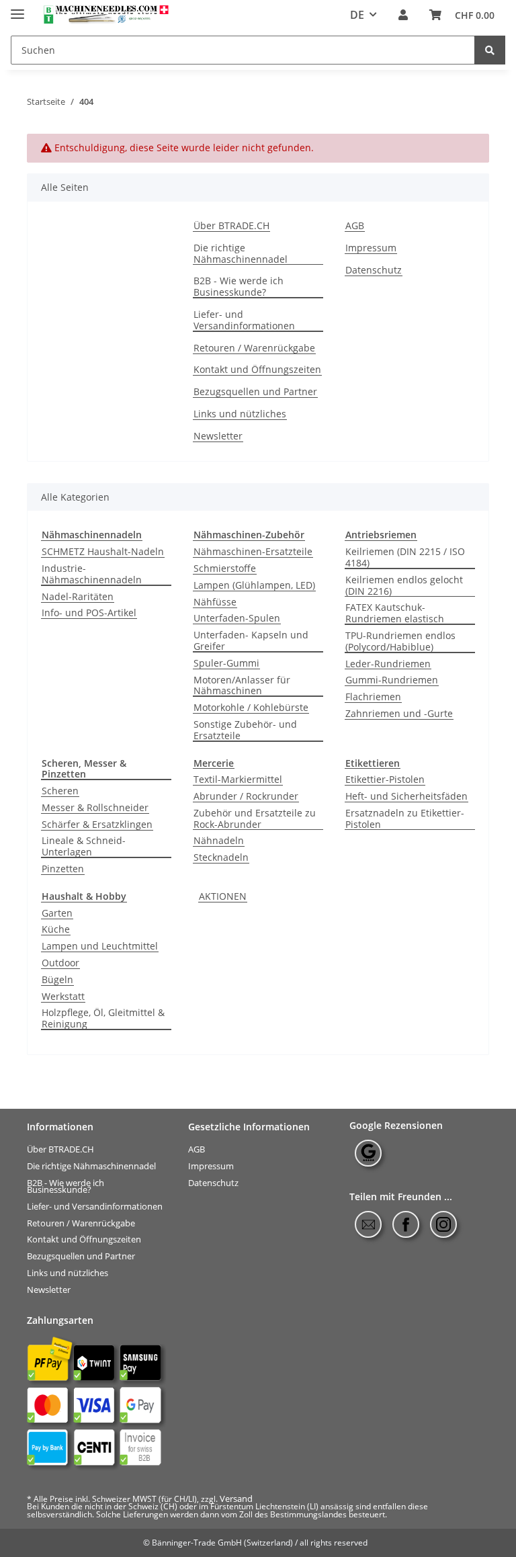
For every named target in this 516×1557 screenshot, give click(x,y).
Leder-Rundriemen (388, 664)
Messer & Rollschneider (95, 808)
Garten (57, 913)
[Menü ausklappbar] (17, 8)
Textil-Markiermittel (238, 780)
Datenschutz (373, 270)
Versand (236, 1498)
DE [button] (357, 14)
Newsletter (218, 436)
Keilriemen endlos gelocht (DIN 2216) (404, 586)
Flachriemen (373, 697)
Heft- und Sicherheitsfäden (406, 796)
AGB (354, 226)
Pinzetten (63, 869)
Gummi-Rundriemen (391, 680)
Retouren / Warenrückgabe (254, 348)
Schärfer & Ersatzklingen (97, 825)
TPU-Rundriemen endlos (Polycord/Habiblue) (400, 641)
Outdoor (60, 963)
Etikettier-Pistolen (385, 780)
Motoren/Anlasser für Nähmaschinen (242, 686)
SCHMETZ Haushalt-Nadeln (103, 552)
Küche (56, 929)
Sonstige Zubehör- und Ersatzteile (245, 730)
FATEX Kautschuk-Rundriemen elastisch (394, 613)
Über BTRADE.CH (231, 226)
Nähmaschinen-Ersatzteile (253, 552)
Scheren (60, 791)
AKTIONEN (223, 896)
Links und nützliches (240, 414)
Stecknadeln (221, 858)
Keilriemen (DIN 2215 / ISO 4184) (405, 557)
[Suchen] (489, 50)
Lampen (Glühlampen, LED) (254, 585)
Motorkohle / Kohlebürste (251, 708)
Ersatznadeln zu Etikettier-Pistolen (404, 819)
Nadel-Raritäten (78, 597)
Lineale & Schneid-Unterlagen (84, 846)
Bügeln (57, 980)
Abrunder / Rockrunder (246, 796)
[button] (403, 15)
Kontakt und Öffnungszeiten (257, 370)
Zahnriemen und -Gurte (399, 714)
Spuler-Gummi (226, 663)
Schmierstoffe (225, 569)
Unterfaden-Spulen (237, 618)
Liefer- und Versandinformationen (244, 320)
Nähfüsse (215, 602)
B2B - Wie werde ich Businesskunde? (239, 287)
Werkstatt (63, 997)
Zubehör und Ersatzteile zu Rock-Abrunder (255, 819)
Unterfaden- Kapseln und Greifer (251, 641)
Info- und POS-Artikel (89, 613)
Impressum (370, 248)
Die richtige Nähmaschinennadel (241, 254)
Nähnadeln (219, 841)
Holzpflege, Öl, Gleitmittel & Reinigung (103, 1018)
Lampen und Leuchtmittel (100, 946)
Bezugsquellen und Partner (255, 392)
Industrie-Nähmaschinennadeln (92, 574)
